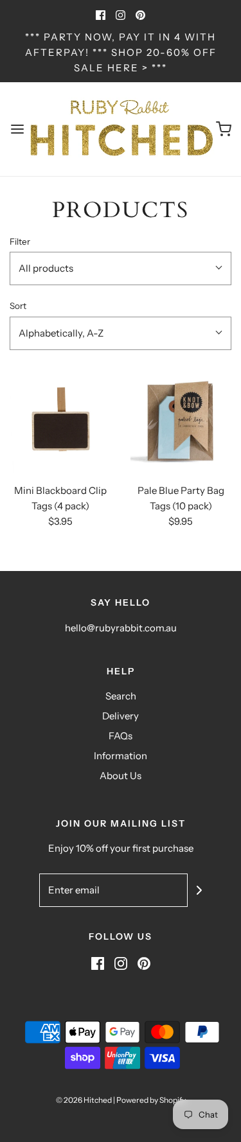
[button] (120, 268)
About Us (120, 775)
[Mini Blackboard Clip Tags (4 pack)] (60, 423)
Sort (18, 306)
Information (120, 756)
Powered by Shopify (151, 1100)
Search (120, 696)
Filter (20, 241)
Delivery (120, 716)
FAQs (120, 736)
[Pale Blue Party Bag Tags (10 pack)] (181, 423)
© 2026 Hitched (84, 1100)
